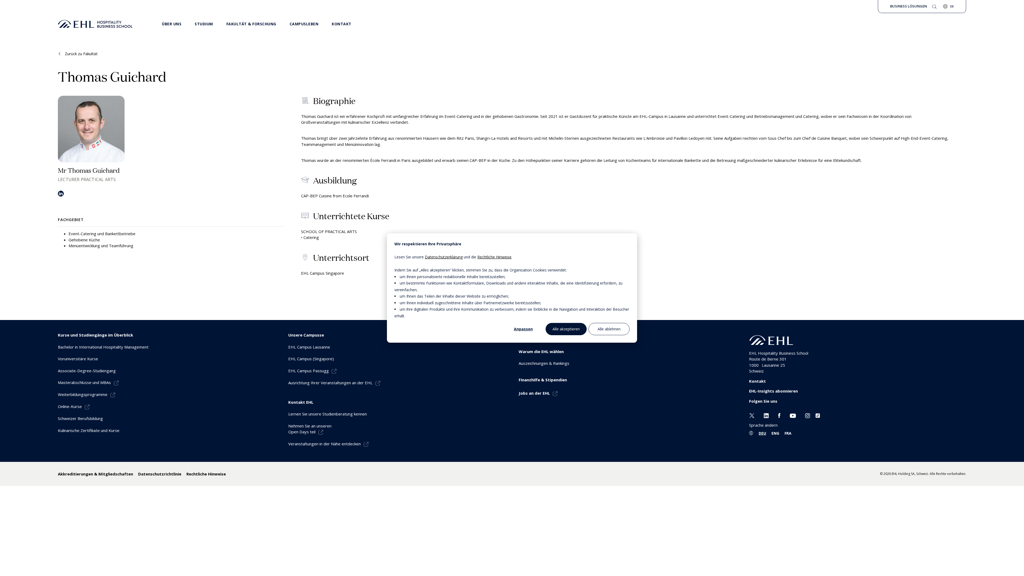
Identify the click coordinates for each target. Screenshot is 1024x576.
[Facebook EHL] (779, 415)
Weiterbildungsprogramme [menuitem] (82, 394)
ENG (775, 433)
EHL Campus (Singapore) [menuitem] (311, 358)
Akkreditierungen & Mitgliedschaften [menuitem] (95, 474)
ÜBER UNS (171, 23)
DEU (762, 433)
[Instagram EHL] (807, 415)
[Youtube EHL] (793, 415)
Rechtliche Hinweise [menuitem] (206, 474)
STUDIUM (204, 23)
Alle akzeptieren (566, 328)
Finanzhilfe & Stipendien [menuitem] (543, 379)
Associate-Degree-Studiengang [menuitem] (87, 370)
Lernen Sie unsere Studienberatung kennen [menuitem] (327, 414)
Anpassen (523, 328)
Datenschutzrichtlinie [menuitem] (159, 474)
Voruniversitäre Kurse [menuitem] (78, 358)
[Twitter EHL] (752, 415)
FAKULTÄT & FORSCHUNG (251, 23)
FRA (788, 433)
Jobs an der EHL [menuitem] (534, 393)
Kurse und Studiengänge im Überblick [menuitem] (95, 335)
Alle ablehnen (609, 328)
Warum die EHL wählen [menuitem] (541, 351)
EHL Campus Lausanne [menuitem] (309, 347)
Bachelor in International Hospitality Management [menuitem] (103, 347)
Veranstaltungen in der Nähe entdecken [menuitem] (324, 443)
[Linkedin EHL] (766, 415)
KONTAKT (341, 23)
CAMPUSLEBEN (304, 23)
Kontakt (757, 381)
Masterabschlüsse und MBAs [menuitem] (84, 382)
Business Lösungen (908, 6)
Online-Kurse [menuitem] (70, 406)
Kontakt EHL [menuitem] (300, 402)
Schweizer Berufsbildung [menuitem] (80, 418)
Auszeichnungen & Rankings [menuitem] (544, 363)
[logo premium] (95, 24)
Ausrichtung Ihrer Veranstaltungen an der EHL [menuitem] (330, 382)
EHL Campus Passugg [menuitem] (308, 370)
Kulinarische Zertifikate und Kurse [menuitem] (88, 430)
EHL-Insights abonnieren (773, 391)
